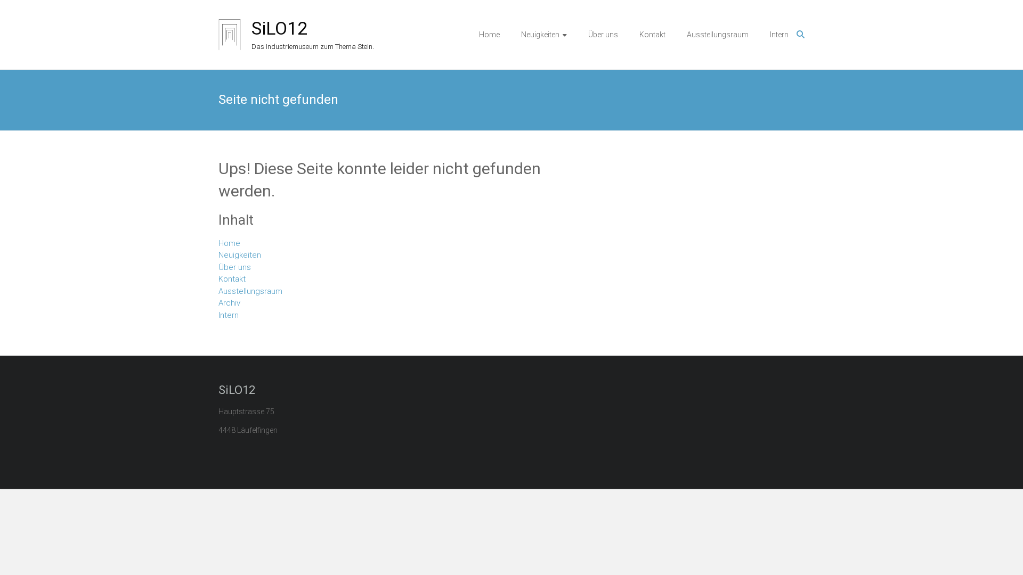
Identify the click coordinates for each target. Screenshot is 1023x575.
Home (489, 34)
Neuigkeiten (540, 34)
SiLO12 (279, 28)
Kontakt (652, 34)
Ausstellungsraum (718, 34)
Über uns (603, 34)
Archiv (229, 303)
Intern (779, 34)
